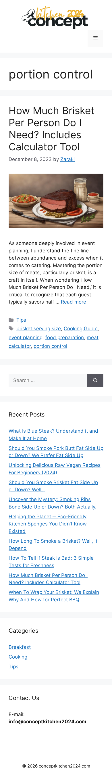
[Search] (95, 380)
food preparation (64, 337)
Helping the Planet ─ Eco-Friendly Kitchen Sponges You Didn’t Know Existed (48, 524)
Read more (73, 302)
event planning (26, 337)
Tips (21, 320)
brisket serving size (38, 328)
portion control (50, 346)
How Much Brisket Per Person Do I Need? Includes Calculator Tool (51, 128)
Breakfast (20, 647)
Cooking (18, 657)
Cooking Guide (81, 328)
